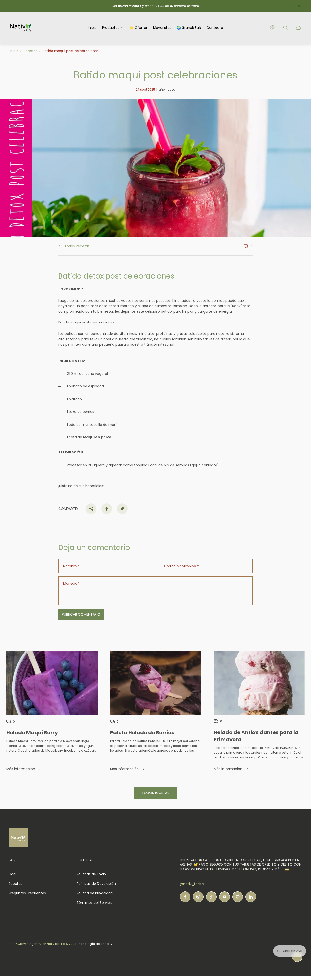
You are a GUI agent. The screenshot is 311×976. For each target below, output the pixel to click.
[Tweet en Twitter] (122, 508)
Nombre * (71, 566)
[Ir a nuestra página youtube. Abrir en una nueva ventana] (224, 896)
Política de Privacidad (95, 893)
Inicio (14, 51)
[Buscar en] (285, 27)
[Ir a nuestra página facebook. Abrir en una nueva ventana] (185, 896)
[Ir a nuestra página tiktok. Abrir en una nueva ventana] (211, 896)
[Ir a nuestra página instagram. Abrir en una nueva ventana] (198, 896)
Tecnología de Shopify (94, 944)
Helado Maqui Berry (32, 732)
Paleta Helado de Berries (142, 732)
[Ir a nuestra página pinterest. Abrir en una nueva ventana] (237, 896)
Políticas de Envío (91, 874)
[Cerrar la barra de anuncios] (298, 6)
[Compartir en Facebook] (106, 508)
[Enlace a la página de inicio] (18, 838)
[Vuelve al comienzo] (297, 956)
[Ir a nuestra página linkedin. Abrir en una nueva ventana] (250, 896)
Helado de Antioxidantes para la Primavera (256, 736)
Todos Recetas (77, 246)
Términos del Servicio (95, 902)
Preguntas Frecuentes (27, 893)
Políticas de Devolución (96, 883)
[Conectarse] (272, 27)
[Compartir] (91, 508)
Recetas (30, 51)
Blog (12, 874)
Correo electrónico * (181, 566)
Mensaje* (71, 583)
